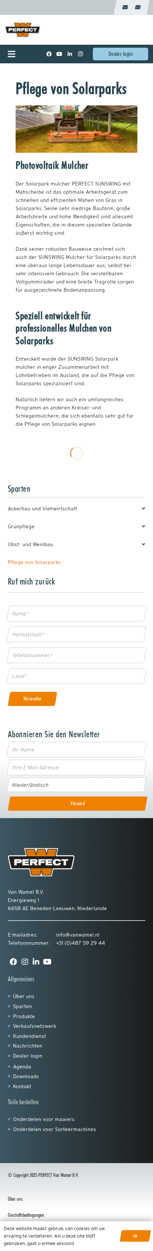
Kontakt (22, 1086)
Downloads (26, 1076)
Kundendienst (29, 1036)
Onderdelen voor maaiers (44, 1119)
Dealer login (27, 1056)
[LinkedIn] (70, 54)
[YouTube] (59, 54)
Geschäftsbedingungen (26, 1215)
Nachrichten (27, 1046)
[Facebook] (49, 54)
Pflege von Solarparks (34, 562)
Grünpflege (21, 526)
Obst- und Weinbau (30, 544)
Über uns (24, 996)
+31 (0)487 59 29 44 (80, 943)
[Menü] (16, 54)
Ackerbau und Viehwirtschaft (42, 509)
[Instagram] (80, 54)
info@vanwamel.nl (78, 935)
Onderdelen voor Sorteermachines (54, 1129)
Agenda (22, 1067)
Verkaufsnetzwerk (34, 1026)
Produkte (24, 1016)
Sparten (22, 1006)
